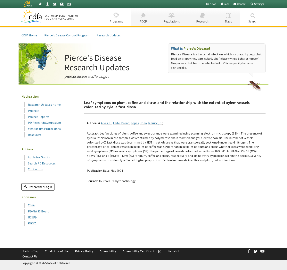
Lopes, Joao (139, 123)
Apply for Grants (39, 157)
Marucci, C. (155, 123)
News (212, 4)
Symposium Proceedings (44, 129)
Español (173, 251)
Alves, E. (106, 123)
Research (202, 21)
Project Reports (38, 117)
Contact (241, 4)
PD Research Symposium (44, 123)
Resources (35, 135)
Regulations (171, 21)
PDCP (143, 21)
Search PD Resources (42, 163)
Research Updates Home (44, 105)
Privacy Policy (84, 251)
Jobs (226, 4)
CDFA (31, 205)
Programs (116, 21)
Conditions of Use (57, 251)
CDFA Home (29, 35)
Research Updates (109, 35)
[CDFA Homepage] (31, 16)
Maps (228, 21)
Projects (33, 111)
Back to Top (30, 251)
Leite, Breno (121, 123)
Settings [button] (259, 4)
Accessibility (108, 251)
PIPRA (32, 223)
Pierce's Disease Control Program (66, 35)
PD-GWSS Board (38, 211)
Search (252, 21)
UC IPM (32, 217)
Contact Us (35, 169)
